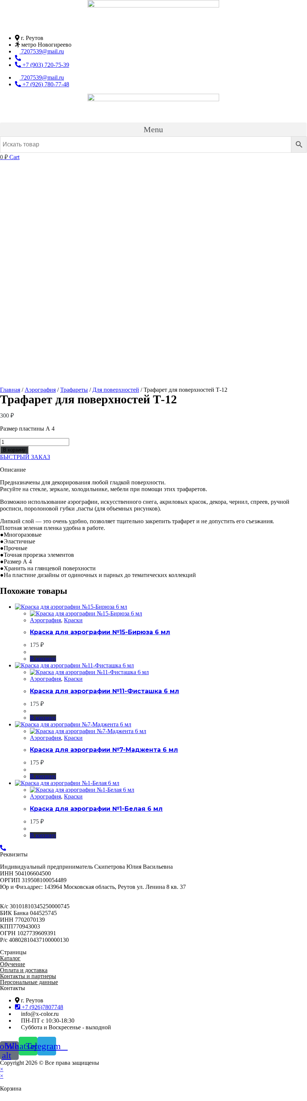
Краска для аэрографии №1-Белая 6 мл (96, 808)
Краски (73, 620)
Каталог (10, 958)
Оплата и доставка (23, 970)
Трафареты (74, 390)
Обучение (12, 964)
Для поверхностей (115, 390)
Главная (10, 390)
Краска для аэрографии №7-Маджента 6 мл (104, 749)
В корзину (14, 450)
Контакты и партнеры (28, 976)
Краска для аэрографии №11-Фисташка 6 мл (104, 691)
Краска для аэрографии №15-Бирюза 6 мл (100, 632)
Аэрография (40, 390)
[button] (153, 129)
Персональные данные (29, 982)
